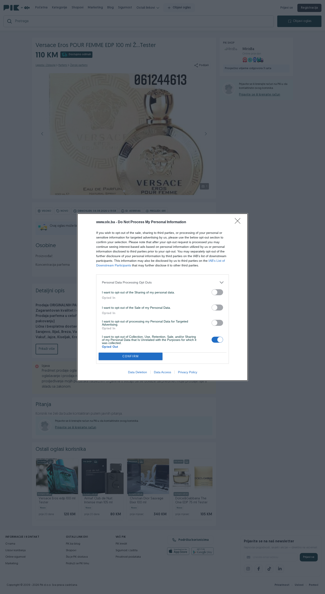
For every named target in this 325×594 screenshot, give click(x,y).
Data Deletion (137, 372)
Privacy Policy (187, 372)
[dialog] (162, 297)
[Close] (239, 222)
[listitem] (162, 282)
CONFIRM (130, 356)
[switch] (217, 292)
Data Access (162, 372)
